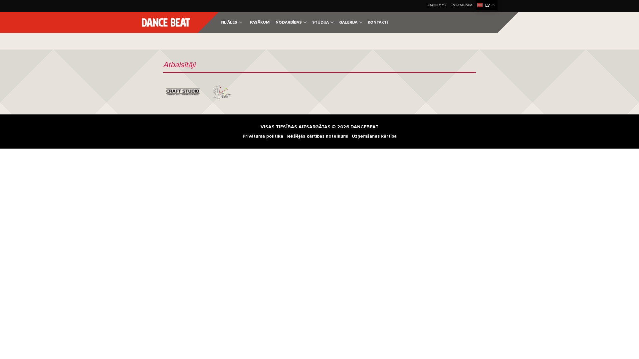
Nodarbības (289, 22)
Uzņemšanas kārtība (374, 136)
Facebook (437, 5)
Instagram (462, 5)
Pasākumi (260, 22)
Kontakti (378, 22)
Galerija (348, 22)
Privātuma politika (263, 136)
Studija (320, 22)
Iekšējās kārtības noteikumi (317, 136)
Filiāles (229, 22)
